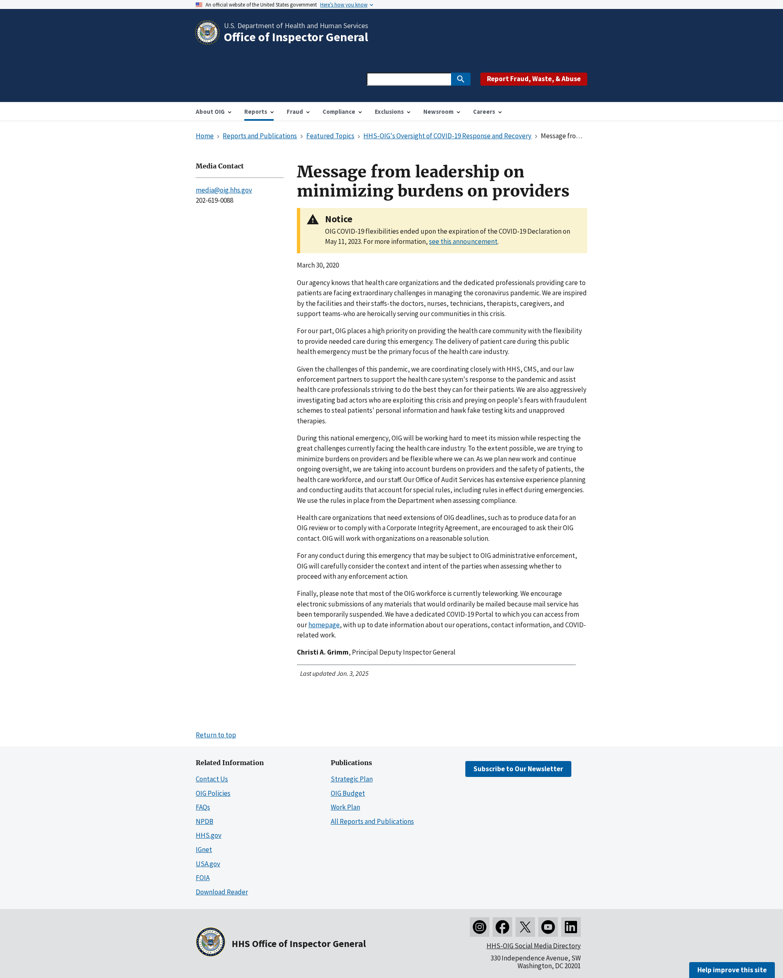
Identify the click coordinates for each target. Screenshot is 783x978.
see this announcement (463, 241)
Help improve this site (732, 969)
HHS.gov (208, 835)
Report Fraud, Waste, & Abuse (534, 78)
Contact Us (212, 778)
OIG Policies (213, 793)
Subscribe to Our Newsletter (518, 768)
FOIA (203, 877)
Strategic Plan (352, 778)
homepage (324, 624)
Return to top (216, 734)
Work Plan (345, 807)
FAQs (203, 807)
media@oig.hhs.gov (224, 190)
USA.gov (208, 863)
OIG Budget (348, 793)
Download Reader (222, 891)
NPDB (204, 821)
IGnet (204, 849)
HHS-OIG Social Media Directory (534, 945)
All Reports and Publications (372, 821)
